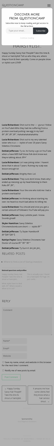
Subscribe (40, 30)
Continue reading (27, 38)
